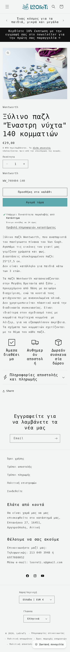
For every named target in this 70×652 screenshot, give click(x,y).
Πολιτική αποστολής (22, 644)
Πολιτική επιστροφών (21, 482)
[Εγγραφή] (56, 438)
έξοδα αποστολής (42, 148)
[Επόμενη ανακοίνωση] (63, 20)
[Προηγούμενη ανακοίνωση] (7, 20)
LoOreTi (21, 633)
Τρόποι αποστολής (19, 466)
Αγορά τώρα (35, 202)
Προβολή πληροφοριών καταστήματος (31, 227)
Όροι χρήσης (15, 458)
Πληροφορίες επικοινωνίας (48, 633)
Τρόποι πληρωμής (18, 474)
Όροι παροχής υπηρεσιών (51, 639)
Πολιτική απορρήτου (19, 639)
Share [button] (10, 390)
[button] (7, 7)
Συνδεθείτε (15, 491)
